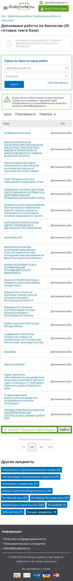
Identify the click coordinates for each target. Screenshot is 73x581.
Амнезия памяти (14, 364)
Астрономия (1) (57, 504)
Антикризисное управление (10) (50, 497)
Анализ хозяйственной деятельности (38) (26, 490)
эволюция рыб (13, 237)
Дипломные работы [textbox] (18, 68)
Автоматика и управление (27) (20, 483)
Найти (14, 84)
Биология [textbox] (12, 76)
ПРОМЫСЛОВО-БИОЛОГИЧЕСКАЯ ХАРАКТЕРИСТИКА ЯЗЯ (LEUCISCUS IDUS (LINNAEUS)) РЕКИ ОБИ (24, 414)
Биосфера (10, 351)
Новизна (46, 114)
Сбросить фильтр (58, 82)
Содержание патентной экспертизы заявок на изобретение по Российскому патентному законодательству (23, 338)
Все (4, 16)
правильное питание (17, 133)
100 (50, 447)
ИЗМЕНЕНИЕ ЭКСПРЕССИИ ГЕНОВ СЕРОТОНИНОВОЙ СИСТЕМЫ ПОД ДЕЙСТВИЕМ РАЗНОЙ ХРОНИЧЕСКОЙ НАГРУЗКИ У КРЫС (24, 194)
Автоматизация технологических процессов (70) (30, 476)
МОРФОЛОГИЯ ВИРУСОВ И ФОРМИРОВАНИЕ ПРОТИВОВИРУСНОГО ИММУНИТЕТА (20, 269)
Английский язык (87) (14, 497)
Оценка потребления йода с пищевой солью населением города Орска (22, 282)
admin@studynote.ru (56, 2)
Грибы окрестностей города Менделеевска (21, 325)
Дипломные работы (20, 16)
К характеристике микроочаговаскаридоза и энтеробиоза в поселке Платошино (21, 399)
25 (32, 447)
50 (41, 447)
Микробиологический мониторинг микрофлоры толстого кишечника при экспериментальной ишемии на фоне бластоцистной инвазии (24, 252)
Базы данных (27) (12, 511)
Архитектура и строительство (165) (23, 504)
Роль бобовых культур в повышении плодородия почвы (24, 180)
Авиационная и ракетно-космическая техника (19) (31, 469)
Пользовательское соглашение (25, 543)
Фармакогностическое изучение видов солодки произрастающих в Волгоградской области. (19, 311)
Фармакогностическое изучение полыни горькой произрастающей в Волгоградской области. (20, 296)
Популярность (25, 114)
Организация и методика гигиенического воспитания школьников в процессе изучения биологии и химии (21, 167)
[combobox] (36, 67)
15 (23, 447)
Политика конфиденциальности (25, 539)
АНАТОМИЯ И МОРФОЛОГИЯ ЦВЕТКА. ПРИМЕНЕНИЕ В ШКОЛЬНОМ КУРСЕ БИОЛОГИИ (23, 225)
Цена (7, 114)
